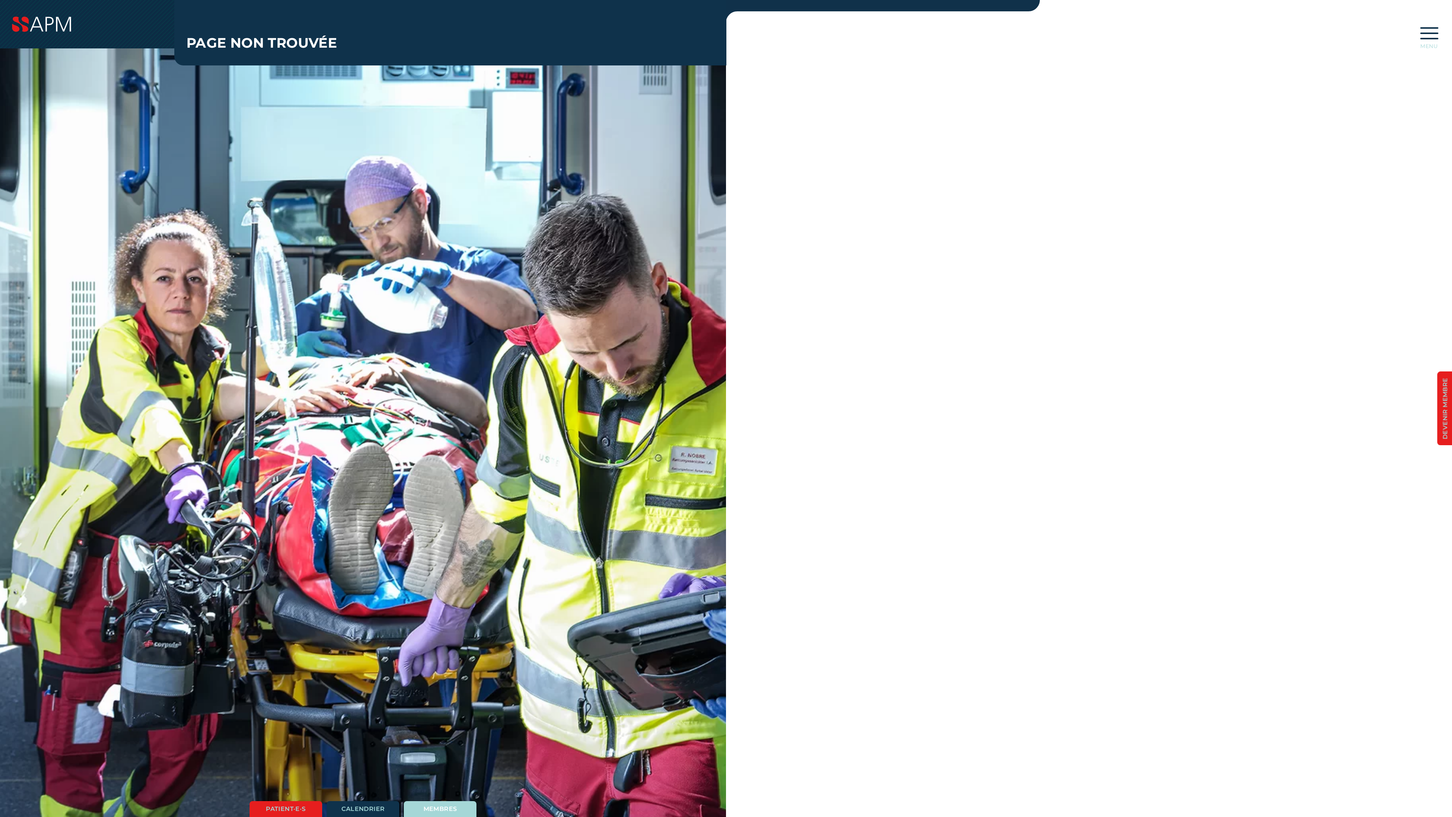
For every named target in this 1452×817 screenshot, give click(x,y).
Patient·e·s (286, 808)
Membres (440, 808)
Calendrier (363, 808)
